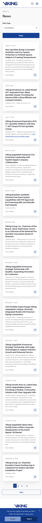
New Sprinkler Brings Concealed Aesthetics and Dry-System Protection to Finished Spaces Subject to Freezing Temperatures (20, 53)
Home (5, 11)
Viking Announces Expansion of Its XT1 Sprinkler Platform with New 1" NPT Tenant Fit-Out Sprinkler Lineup (21, 125)
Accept (12, 519)
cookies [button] (18, 511)
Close (39, 510)
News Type (6, 23)
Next (22, 493)
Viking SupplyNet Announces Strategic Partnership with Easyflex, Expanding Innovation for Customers (19, 270)
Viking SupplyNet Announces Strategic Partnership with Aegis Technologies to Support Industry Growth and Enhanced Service (20, 348)
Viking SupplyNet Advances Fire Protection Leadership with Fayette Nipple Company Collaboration (20, 158)
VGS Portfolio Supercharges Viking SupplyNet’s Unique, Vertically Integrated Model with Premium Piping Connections (21, 310)
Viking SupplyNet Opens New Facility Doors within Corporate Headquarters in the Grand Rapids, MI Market (19, 428)
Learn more (29, 514)
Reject (29, 519)
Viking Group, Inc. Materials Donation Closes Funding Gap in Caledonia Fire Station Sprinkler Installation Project (19, 466)
